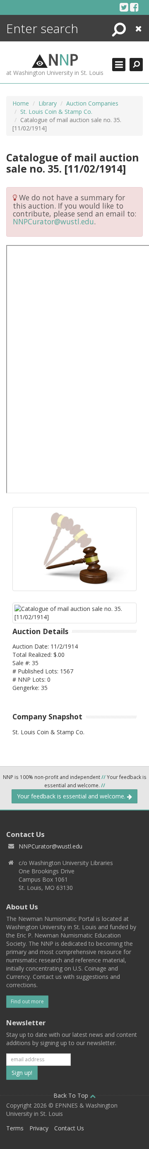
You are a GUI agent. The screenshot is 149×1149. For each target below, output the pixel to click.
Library (47, 103)
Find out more (27, 1001)
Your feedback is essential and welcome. (72, 796)
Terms (15, 1128)
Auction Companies (92, 103)
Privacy (38, 1128)
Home (20, 103)
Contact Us (69, 1128)
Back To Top (71, 1095)
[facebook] (134, 7)
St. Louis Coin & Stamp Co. (56, 111)
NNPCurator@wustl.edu (53, 221)
